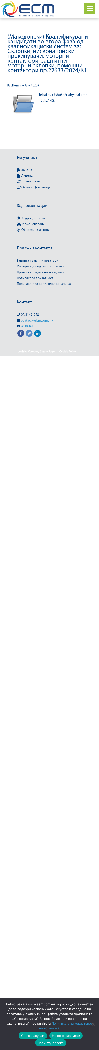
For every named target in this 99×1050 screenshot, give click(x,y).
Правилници (30, 181)
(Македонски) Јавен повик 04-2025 (47, 397)
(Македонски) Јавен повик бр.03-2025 (47, 513)
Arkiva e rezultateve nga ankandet (47, 616)
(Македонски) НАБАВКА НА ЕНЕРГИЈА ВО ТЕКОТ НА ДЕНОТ (47, 879)
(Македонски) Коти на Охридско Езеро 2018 (47, 784)
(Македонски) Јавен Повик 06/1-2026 (47, 415)
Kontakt (64, 766)
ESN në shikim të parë (58, 680)
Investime (31, 766)
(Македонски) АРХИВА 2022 (47, 593)
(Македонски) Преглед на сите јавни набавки (47, 956)
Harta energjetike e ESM (35, 668)
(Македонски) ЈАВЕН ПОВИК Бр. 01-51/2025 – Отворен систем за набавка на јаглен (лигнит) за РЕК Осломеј (47, 450)
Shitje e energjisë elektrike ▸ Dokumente (47, 974)
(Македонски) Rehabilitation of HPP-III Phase (47, 380)
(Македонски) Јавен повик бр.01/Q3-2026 (47, 507)
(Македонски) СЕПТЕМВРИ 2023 (47, 997)
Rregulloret (65, 951)
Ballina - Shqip (28, 374)
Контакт (24, 302)
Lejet (30, 830)
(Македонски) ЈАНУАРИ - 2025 (47, 530)
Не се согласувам (66, 1036)
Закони (26, 170)
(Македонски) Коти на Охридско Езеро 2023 (47, 812)
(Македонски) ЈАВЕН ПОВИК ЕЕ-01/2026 (47, 518)
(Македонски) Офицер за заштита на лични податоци (47, 931)
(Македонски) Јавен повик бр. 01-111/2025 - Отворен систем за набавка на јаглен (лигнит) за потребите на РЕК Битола (47, 432)
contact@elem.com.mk (37, 320)
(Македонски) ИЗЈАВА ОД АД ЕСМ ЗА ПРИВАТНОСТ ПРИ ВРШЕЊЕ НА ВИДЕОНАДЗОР (47, 758)
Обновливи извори (35, 230)
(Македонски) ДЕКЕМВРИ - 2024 (47, 634)
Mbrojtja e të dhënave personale (47, 749)
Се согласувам (32, 1036)
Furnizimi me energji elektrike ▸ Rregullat (47, 870)
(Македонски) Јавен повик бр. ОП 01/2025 (47, 484)
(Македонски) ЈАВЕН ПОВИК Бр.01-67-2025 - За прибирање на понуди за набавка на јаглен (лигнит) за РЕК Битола (47, 496)
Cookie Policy (67, 351)
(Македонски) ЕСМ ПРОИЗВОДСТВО (47, 720)
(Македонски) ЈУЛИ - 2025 (47, 547)
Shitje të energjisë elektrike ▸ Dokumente (47, 864)
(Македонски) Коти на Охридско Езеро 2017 (47, 778)
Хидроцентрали (33, 218)
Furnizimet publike (47, 524)
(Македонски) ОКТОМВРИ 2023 (47, 922)
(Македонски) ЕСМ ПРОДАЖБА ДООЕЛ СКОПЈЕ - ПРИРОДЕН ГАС (47, 689)
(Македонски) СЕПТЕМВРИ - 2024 (47, 985)
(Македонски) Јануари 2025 (47, 536)
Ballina (22, 369)
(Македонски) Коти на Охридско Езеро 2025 (47, 824)
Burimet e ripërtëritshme (47, 910)
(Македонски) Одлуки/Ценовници (47, 916)
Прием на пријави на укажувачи (40, 272)
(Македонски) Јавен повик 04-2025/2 (47, 392)
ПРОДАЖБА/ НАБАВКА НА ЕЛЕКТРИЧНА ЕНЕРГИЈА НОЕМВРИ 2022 (47, 856)
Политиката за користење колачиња (44, 284)
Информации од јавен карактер (40, 266)
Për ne (41, 743)
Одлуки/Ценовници (36, 187)
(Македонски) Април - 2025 (47, 570)
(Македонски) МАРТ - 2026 (40, 835)
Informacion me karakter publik (54, 363)
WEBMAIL (27, 326)
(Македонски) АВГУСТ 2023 (47, 565)
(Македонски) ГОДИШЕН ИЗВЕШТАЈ (47, 622)
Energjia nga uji (36, 674)
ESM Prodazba (59, 674)
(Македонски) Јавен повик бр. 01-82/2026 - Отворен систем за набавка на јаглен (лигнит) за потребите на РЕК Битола (47, 467)
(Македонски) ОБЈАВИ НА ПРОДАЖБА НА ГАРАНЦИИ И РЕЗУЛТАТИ (47, 902)
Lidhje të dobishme (47, 772)
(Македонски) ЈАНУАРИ (47, 541)
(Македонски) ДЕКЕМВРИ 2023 (47, 645)
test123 (25, 363)
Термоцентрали (33, 224)
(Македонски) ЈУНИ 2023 (47, 559)
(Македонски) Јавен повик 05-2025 (47, 403)
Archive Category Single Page (36, 351)
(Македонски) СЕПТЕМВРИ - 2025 (47, 991)
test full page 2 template (57, 357)
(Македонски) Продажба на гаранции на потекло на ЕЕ (47, 965)
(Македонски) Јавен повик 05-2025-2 (47, 409)
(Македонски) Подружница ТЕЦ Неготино (47, 945)
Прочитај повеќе (50, 1043)
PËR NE (70, 737)
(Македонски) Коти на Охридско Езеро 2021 (47, 801)
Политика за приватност (35, 278)
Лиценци (28, 176)
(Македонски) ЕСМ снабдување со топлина (47, 732)
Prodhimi (71, 979)
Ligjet (53, 743)
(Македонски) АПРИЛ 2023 (47, 576)
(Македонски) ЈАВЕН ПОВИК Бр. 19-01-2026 (47, 478)
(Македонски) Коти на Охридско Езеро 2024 (47, 818)
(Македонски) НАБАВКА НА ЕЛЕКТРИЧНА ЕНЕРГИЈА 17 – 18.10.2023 (47, 844)
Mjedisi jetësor (52, 737)
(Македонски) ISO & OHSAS (58, 374)
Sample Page (29, 357)
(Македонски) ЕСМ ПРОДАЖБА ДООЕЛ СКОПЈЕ (47, 709)
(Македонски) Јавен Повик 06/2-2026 (47, 420)
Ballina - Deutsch (41, 369)
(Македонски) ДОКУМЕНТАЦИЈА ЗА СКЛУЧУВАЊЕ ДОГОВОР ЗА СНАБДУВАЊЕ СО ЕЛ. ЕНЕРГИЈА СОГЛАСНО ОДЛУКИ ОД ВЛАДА (47, 657)
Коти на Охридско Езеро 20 (47, 795)
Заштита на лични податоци (37, 261)
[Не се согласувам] (93, 1024)
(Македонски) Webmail (47, 386)
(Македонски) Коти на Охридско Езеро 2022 (47, 807)
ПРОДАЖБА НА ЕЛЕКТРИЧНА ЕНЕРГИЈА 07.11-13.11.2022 (47, 700)
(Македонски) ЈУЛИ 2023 (47, 553)
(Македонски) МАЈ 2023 (52, 830)
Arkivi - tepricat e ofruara (47, 588)
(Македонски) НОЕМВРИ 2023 (47, 887)
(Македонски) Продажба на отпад (39, 979)
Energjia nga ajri (64, 668)
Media (66, 835)
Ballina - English (67, 369)
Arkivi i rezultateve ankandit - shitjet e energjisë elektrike (47, 608)
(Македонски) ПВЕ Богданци (47, 939)
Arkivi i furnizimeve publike (47, 599)
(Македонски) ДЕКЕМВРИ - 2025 (47, 639)
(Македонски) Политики (38, 951)
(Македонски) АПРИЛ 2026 (47, 582)
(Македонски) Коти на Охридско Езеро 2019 (47, 789)
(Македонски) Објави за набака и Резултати (47, 893)
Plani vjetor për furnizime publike (47, 628)
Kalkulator (48, 766)
